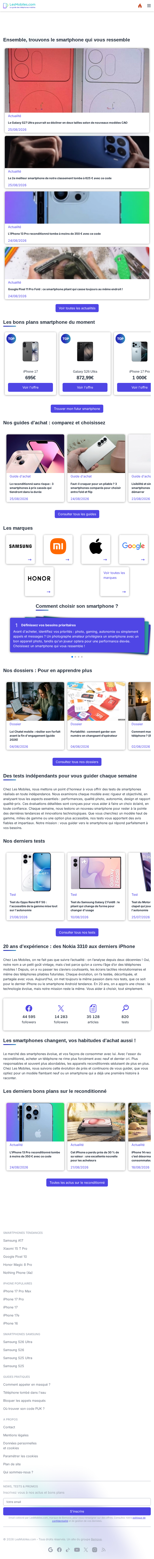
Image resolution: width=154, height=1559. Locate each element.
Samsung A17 (13, 1240)
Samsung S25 (13, 1366)
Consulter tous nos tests (77, 932)
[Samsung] (20, 549)
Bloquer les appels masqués (24, 1401)
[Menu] (149, 5)
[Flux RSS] (103, 1549)
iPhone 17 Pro (13, 1299)
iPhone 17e (11, 1315)
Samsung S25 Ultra (17, 1358)
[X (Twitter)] (85, 1549)
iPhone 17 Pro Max (17, 1291)
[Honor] (39, 581)
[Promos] (140, 5)
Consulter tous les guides (77, 514)
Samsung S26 (13, 1350)
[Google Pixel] (133, 549)
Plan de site (12, 1464)
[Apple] (95, 549)
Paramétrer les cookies (20, 1456)
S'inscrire (77, 1511)
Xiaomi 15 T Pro (15, 1248)
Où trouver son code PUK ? (24, 1409)
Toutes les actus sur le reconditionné (77, 1183)
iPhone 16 (10, 1323)
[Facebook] (59, 1549)
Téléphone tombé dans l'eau (24, 1392)
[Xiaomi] (58, 549)
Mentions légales (15, 1435)
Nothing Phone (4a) (18, 1273)
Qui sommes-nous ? (18, 1472)
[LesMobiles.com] (19, 5)
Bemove (96, 1539)
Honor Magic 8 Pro (17, 1265)
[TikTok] (68, 1549)
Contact (9, 1427)
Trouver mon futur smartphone (77, 409)
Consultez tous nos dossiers (77, 762)
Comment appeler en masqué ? (26, 1384)
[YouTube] (77, 1549)
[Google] (50, 1549)
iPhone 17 (10, 1307)
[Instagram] (94, 1549)
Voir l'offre (30, 387)
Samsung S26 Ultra (17, 1342)
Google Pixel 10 (15, 1257)
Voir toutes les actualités (77, 308)
